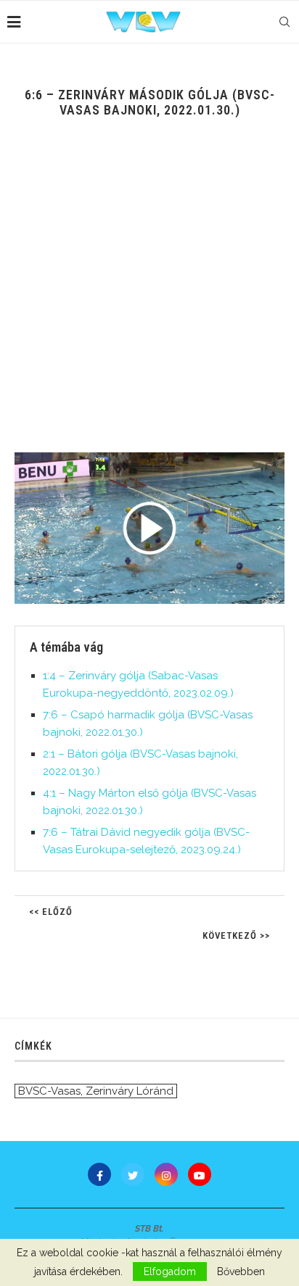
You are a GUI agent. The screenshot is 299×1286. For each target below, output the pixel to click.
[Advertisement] (149, 295)
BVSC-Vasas (49, 1091)
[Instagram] (166, 1174)
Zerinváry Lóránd (129, 1091)
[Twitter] (132, 1174)
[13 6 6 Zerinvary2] (149, 528)
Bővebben (241, 1271)
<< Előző (51, 911)
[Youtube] (199, 1174)
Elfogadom (170, 1271)
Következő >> (236, 935)
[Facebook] (99, 1174)
